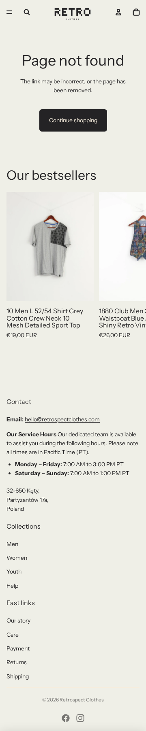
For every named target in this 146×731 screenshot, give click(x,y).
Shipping (17, 676)
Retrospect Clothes (82, 700)
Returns (16, 662)
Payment (18, 648)
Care (12, 634)
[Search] (27, 12)
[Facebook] (66, 718)
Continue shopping (73, 120)
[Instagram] (80, 718)
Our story (18, 620)
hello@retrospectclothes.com (62, 419)
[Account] (118, 12)
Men (12, 544)
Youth (13, 571)
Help (12, 585)
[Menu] (9, 12)
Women (16, 557)
